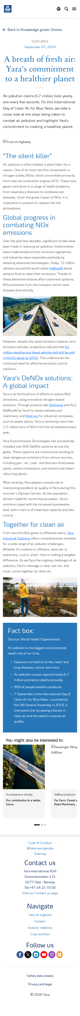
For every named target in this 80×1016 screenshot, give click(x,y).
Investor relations (40, 928)
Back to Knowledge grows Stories (35, 30)
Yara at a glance (40, 915)
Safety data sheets (40, 976)
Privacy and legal (40, 984)
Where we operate (40, 848)
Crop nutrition (40, 934)
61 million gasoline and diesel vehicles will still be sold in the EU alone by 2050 (39, 353)
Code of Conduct (40, 843)
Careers (40, 921)
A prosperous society (19, 794)
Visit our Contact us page (40, 893)
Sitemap (40, 854)
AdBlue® (56, 268)
